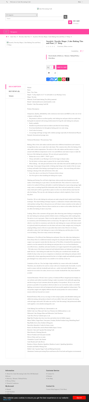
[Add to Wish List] (48, 73)
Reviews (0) (14, 91)
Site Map (50, 378)
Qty (48, 67)
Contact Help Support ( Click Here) (56, 389)
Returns (49, 376)
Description (15, 86)
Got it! (79, 397)
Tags (11, 96)
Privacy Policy (11, 381)
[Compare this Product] (55, 73)
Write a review (68, 46)
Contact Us (50, 374)
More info (7, 399)
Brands (9, 389)
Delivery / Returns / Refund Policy (17, 378)
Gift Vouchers (11, 391)
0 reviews (60, 46)
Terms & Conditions (13, 383)
